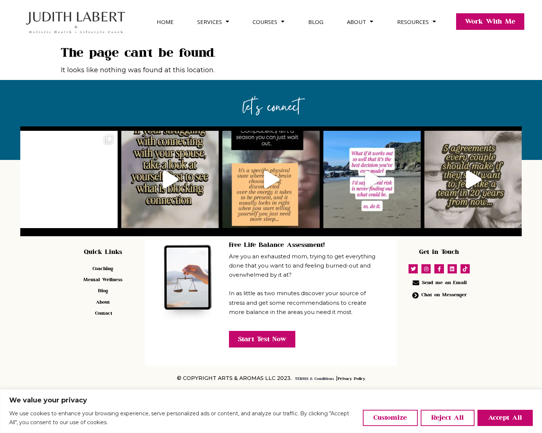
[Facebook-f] (439, 268)
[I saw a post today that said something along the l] (69, 179)
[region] (271, 411)
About (356, 21)
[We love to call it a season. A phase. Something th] (271, 179)
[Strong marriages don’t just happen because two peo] (473, 179)
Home (165, 21)
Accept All (505, 418)
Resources (413, 21)
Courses (265, 21)
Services (209, 21)
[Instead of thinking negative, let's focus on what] (372, 179)
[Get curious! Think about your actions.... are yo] (170, 179)
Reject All (447, 418)
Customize (390, 418)
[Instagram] (426, 268)
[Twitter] (413, 268)
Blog (315, 21)
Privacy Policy (351, 379)
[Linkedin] (452, 268)
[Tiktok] (465, 268)
